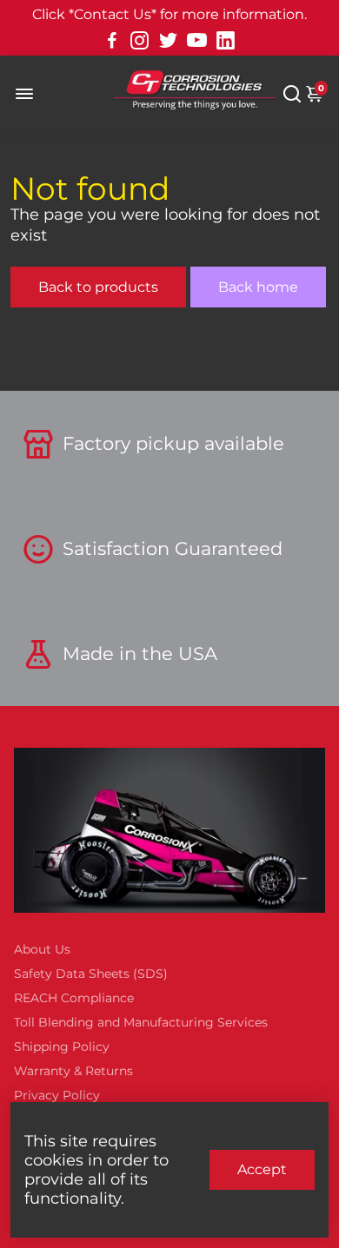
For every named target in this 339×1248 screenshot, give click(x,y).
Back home (258, 287)
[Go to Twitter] (168, 41)
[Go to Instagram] (139, 41)
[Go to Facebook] (112, 41)
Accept (262, 1169)
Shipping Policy (62, 1046)
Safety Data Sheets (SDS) (91, 974)
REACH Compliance (74, 998)
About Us (42, 949)
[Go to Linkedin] (225, 41)
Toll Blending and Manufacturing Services (141, 1022)
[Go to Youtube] (197, 41)
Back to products (98, 287)
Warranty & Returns (73, 1071)
